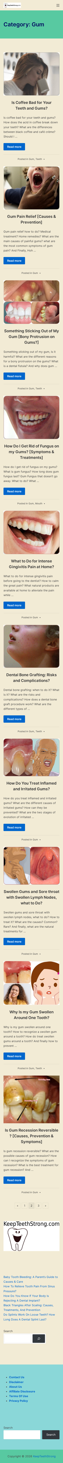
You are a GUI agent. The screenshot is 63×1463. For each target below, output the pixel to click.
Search (8, 1331)
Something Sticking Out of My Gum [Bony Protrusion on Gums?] (31, 337)
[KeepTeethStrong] (12, 5)
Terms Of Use (18, 1396)
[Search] (39, 1338)
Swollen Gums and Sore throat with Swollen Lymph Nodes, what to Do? (31, 897)
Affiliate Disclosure (22, 1391)
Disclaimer (16, 1382)
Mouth (38, 503)
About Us (15, 1386)
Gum (31, 159)
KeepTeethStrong (44, 1456)
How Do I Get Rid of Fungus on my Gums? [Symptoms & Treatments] (31, 452)
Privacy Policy (18, 1400)
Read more (14, 146)
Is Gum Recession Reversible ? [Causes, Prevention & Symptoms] (31, 1136)
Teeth (39, 159)
